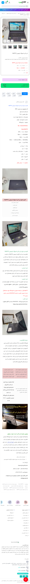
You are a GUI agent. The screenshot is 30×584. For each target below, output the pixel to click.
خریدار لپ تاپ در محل (20, 457)
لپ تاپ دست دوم (21, 13)
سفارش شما (26, 523)
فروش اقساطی (10, 518)
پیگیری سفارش (25, 513)
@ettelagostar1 (24, 478)
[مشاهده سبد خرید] (6, 2)
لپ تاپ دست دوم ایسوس (11, 13)
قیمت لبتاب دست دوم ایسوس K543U (16, 487)
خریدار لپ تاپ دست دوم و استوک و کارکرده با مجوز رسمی (14, 459)
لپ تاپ (27, 13)
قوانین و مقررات (10, 520)
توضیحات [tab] (25, 93)
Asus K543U (20, 484)
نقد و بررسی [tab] (3, 94)
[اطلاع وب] (22, 2)
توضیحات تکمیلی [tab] (19, 94)
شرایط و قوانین (25, 525)
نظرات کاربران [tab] (14, 94)
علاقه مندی (26, 528)
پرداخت (26, 535)
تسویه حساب (25, 515)
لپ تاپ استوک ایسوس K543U (9, 489)
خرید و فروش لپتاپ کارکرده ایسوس (17, 486)
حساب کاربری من (25, 518)
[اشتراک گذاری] (12, 41)
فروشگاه (11, 513)
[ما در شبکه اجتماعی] (3, 2)
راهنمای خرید (25, 520)
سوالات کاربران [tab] (9, 94)
